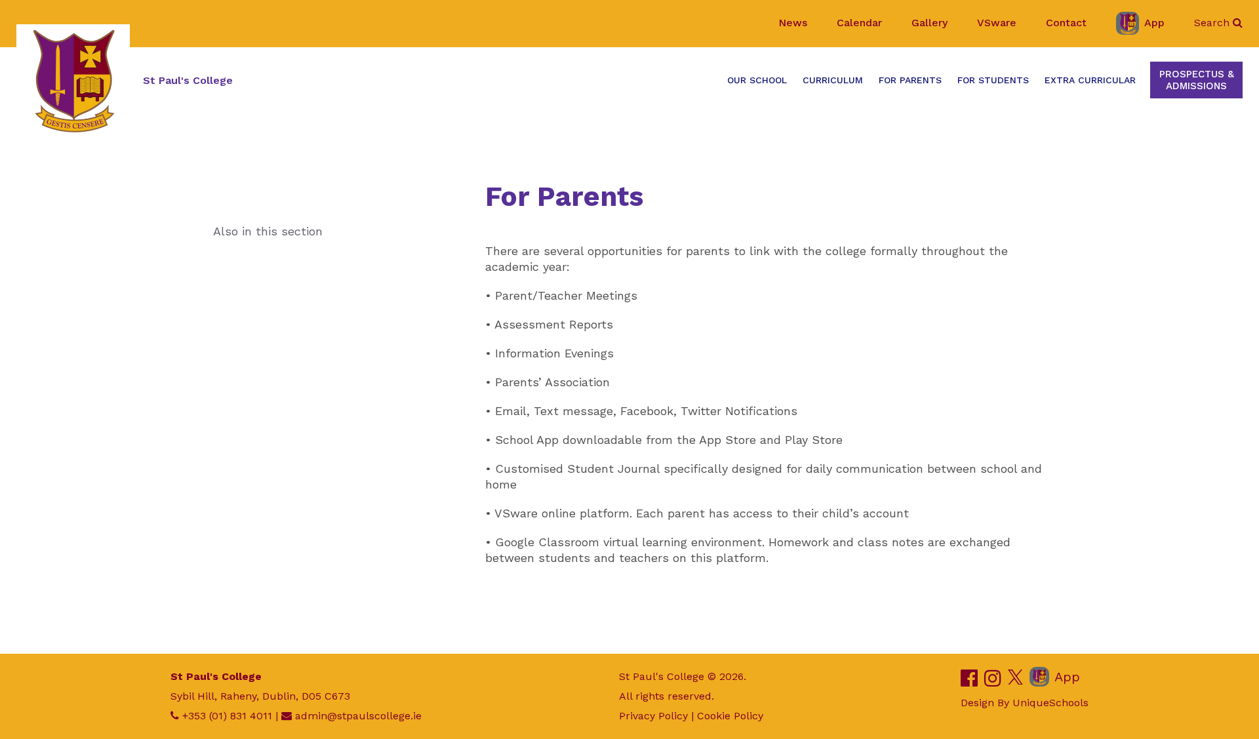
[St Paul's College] (73, 81)
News (792, 22)
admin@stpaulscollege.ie (358, 715)
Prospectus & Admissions (1196, 80)
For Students (993, 80)
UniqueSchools (1050, 702)
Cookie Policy (730, 715)
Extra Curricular (1090, 80)
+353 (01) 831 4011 (227, 715)
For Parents (910, 80)
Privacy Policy (653, 715)
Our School (757, 80)
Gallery (929, 22)
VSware (996, 22)
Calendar (859, 22)
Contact (1066, 22)
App (1154, 22)
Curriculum (833, 80)
